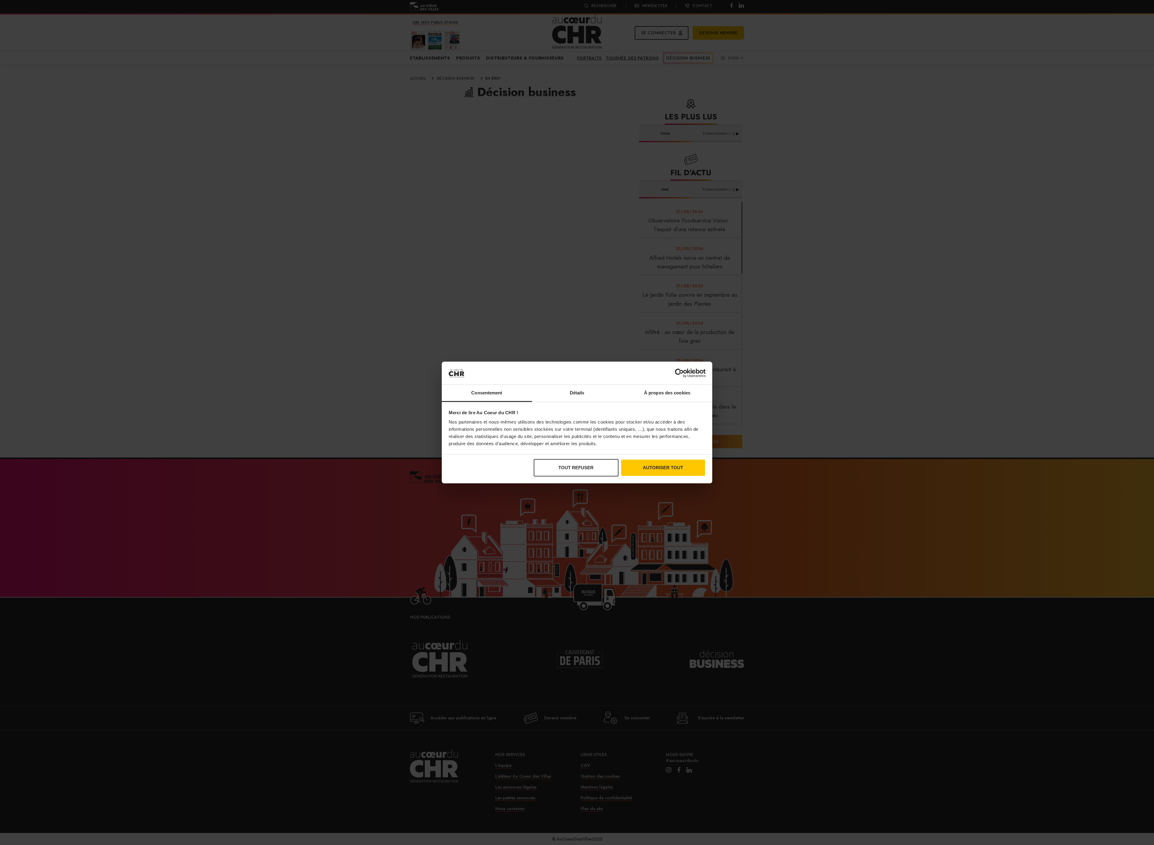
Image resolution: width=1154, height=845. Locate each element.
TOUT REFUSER (576, 467)
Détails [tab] (577, 392)
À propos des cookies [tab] (667, 392)
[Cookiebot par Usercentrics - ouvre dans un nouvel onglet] (679, 373)
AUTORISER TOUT (663, 467)
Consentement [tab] (486, 392)
